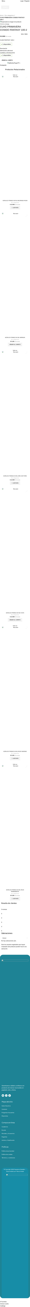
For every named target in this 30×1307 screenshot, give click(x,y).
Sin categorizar (9, 15)
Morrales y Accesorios (8, 1133)
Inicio (1, 15)
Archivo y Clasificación (8, 1140)
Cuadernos (5, 1126)
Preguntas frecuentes (8, 1112)
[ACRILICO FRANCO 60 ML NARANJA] (15, 274)
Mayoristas (5, 1116)
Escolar (4, 1130)
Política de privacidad (8, 1151)
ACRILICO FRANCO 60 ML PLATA (15, 612)
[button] (15, 344)
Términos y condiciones (8, 1157)
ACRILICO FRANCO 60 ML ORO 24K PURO (15, 476)
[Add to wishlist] (25, 76)
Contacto (4, 1109)
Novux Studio (20, 1171)
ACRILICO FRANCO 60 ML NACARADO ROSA (15, 200)
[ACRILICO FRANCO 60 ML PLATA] (15, 549)
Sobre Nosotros (6, 1106)
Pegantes (4, 1137)
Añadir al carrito (7, 60)
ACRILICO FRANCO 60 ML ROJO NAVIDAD (15, 751)
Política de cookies (7, 1154)
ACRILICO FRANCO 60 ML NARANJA (15, 337)
